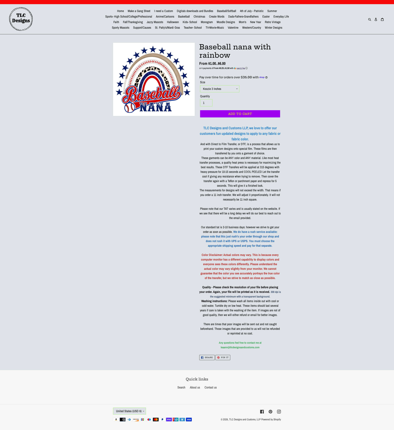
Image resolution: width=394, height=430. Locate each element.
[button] (240, 68)
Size (202, 82)
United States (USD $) (128, 411)
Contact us (211, 387)
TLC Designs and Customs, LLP (245, 419)
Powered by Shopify (271, 419)
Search (181, 387)
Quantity (205, 96)
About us (195, 387)
